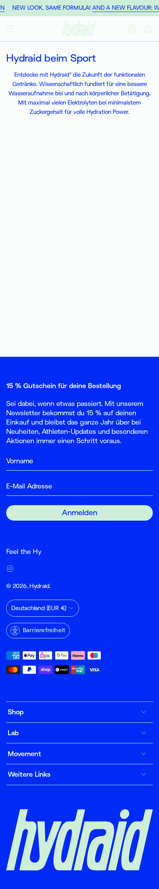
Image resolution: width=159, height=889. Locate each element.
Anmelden (79, 512)
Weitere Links (29, 774)
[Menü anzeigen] (10, 29)
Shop (16, 712)
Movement (24, 754)
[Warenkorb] (148, 29)
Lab (13, 733)
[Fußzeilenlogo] (79, 839)
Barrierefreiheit (44, 630)
